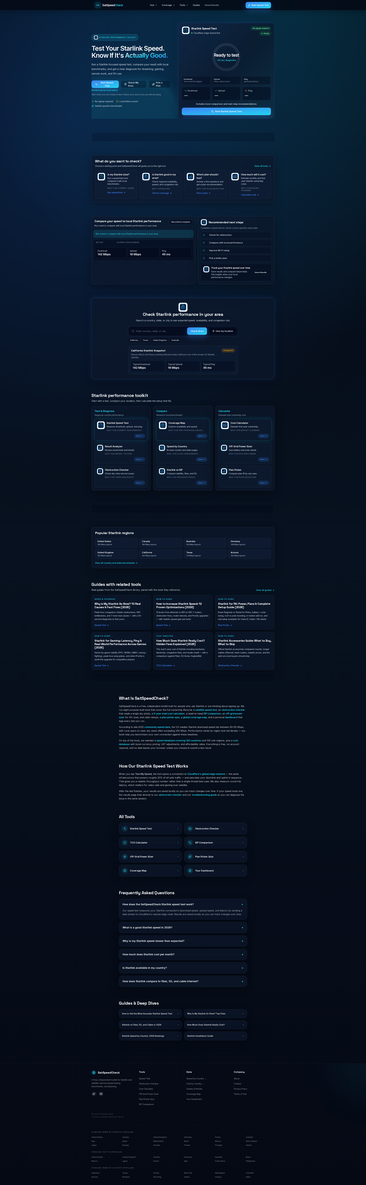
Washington (220, 1173)
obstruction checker (233, 709)
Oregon (218, 1177)
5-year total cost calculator (169, 713)
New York (188, 1173)
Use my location (224, 331)
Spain (124, 1141)
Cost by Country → (195, 1083)
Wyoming (157, 1177)
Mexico (218, 1141)
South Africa (220, 1161)
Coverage (167, 5)
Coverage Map (193, 1094)
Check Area (197, 331)
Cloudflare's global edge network (206, 774)
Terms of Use (240, 1094)
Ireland (249, 1145)
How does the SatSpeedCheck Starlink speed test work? (183, 904)
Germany (188, 1137)
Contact (237, 1083)
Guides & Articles (194, 1089)
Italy (93, 1141)
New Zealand (251, 1141)
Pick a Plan (159, 84)
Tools (182, 5)
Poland (187, 1145)
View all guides (264, 590)
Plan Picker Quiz (146, 1099)
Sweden (156, 1145)
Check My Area (133, 84)
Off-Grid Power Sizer (149, 1094)
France (218, 1137)
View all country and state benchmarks (115, 563)
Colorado (250, 1173)
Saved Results (212, 5)
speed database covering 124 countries (179, 740)
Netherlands (158, 1141)
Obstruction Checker (149, 1083)
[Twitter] (94, 1093)
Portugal (218, 1145)
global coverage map (195, 717)
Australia (175, 340)
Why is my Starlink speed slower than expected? (183, 941)
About (236, 1078)
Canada (125, 1137)
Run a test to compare (180, 222)
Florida (156, 1173)
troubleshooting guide (204, 794)
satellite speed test (206, 709)
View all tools (261, 166)
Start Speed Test (260, 5)
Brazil (186, 1141)
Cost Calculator (146, 1089)
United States (97, 1137)
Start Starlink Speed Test (228, 111)
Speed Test (144, 1078)
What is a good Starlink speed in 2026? (183, 927)
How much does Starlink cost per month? (183, 954)
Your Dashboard (194, 1099)
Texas (145, 340)
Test (152, 5)
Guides (196, 5)
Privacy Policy (240, 1089)
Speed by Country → (196, 1078)
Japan (94, 1145)
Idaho (248, 1177)
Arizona (95, 1177)
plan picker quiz (171, 717)
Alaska (187, 1177)
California (134, 340)
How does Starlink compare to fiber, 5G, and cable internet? (183, 981)
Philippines (250, 1161)
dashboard (231, 717)
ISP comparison (212, 713)
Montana (126, 1177)
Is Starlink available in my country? (183, 968)
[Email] (101, 1093)
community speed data (157, 727)
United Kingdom (160, 340)
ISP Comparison (146, 1104)
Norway (125, 1145)
